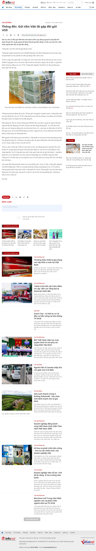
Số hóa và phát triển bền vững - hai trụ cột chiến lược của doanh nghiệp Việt (48, 450)
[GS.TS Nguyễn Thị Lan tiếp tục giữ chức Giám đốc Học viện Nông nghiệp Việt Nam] (56, 234)
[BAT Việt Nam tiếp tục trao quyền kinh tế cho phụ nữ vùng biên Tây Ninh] (17, 347)
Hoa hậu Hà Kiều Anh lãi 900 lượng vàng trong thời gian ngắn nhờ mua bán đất (87, 148)
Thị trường (18, 7)
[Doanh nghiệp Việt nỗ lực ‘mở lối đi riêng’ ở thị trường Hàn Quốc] (17, 479)
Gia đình (35, 7)
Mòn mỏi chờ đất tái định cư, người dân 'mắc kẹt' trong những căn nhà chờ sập (78, 159)
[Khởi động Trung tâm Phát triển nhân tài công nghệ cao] (25, 234)
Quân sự (70, 7)
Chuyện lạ (61, 7)
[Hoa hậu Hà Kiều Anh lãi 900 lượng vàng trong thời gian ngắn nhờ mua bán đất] (73, 148)
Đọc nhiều (73, 74)
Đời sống (9, 7)
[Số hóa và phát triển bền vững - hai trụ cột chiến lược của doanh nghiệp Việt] (17, 455)
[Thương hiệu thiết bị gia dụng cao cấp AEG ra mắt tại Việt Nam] (9, 234)
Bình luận (6, 197)
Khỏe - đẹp (51, 7)
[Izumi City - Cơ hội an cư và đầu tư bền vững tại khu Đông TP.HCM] (17, 320)
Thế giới (27, 7)
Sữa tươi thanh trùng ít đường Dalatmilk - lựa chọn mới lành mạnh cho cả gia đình (47, 397)
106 (71, 108)
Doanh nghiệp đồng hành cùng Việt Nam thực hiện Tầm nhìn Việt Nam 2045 (48, 426)
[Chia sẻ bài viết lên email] (10, 35)
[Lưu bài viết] (18, 35)
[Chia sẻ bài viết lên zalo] (7, 35)
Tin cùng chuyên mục (11, 253)
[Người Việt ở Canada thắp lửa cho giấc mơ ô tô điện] (17, 374)
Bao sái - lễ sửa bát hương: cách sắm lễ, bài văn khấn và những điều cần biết (79, 134)
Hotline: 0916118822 (60, 2)
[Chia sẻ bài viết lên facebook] (3, 35)
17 (89, 86)
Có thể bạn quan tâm (11, 226)
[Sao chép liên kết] (14, 35)
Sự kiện (78, 7)
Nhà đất (37, 311)
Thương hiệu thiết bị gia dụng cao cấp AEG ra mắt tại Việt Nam (9, 243)
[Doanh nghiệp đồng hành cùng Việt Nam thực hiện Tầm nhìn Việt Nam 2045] (17, 430)
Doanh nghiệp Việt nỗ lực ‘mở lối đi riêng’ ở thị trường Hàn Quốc (48, 475)
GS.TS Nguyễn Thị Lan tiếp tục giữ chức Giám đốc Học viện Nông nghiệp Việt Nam (56, 245)
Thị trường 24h (39, 257)
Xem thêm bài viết (32, 519)
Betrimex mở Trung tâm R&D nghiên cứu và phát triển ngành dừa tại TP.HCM (47, 500)
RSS (93, 7)
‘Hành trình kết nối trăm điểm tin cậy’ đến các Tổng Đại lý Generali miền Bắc (48, 288)
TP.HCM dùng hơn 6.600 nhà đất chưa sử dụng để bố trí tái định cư (79, 166)
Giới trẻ (43, 7)
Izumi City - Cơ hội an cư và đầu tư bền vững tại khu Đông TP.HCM (48, 316)
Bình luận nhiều (87, 74)
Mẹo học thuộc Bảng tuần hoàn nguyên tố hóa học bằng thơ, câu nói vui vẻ (79, 114)
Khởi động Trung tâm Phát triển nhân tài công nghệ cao (24, 243)
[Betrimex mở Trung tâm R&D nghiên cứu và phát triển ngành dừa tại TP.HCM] (17, 505)
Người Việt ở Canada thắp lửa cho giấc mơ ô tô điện (48, 368)
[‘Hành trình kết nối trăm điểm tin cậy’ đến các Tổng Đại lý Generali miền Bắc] (17, 293)
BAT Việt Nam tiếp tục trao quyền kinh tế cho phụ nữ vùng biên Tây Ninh (46, 342)
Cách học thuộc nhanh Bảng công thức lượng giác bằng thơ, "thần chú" (78, 85)
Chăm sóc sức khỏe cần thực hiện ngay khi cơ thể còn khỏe (39, 243)
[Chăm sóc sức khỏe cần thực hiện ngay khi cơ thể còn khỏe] (40, 234)
